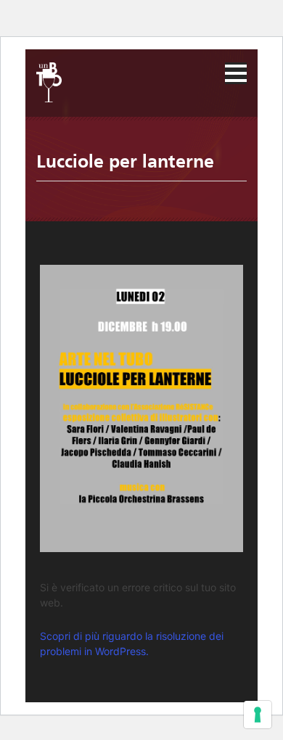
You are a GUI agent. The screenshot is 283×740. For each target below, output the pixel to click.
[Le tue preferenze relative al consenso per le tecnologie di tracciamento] (257, 714)
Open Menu (236, 73)
